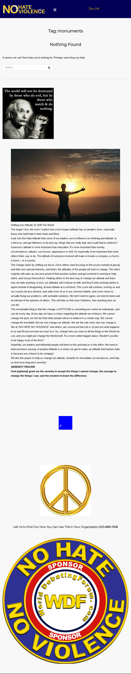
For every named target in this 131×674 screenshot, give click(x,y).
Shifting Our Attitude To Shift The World (32, 225)
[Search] (49, 67)
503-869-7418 (108, 527)
